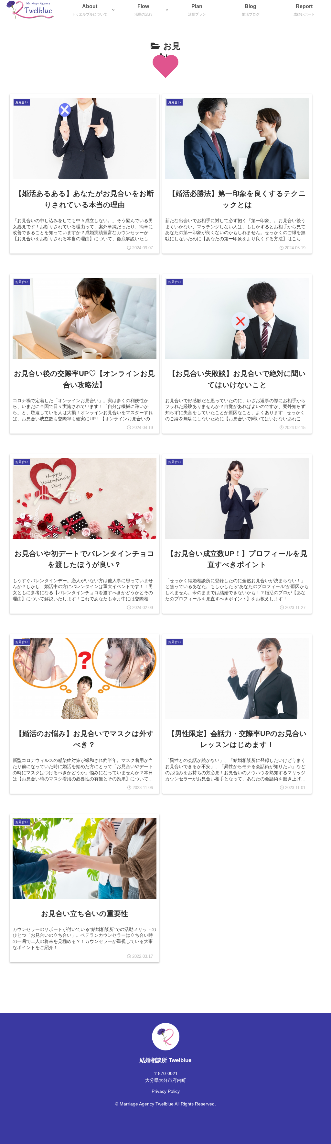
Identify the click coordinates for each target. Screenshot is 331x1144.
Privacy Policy (166, 1091)
